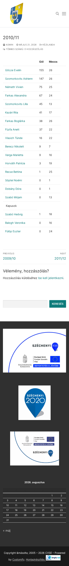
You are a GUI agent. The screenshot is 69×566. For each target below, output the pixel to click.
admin (9, 44)
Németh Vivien (14, 87)
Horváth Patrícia (15, 163)
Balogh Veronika (15, 222)
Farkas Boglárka (15, 121)
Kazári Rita (11, 112)
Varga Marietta (14, 155)
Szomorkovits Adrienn (19, 78)
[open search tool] (57, 13)
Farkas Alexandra (15, 95)
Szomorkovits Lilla (16, 104)
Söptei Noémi (13, 180)
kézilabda (48, 44)
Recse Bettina (13, 171)
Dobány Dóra (13, 188)
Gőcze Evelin (13, 70)
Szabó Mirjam (13, 197)
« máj (6, 530)
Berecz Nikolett (14, 146)
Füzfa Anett (12, 129)
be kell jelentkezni (50, 278)
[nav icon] (64, 14)
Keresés (58, 303)
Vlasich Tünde (13, 138)
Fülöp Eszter (13, 231)
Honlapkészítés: (36, 559)
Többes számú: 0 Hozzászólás (24, 49)
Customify (18, 559)
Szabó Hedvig (14, 214)
